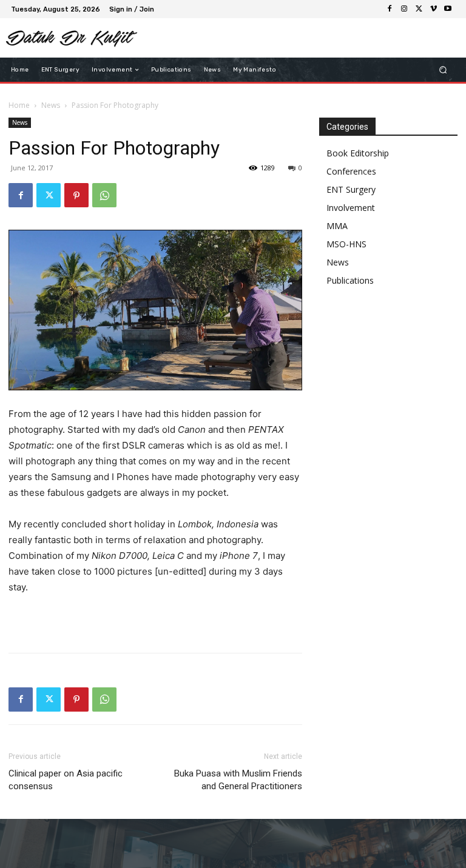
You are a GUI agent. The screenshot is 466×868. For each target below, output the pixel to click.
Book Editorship (357, 153)
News (50, 105)
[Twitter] (418, 9)
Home (19, 105)
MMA (337, 226)
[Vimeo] (433, 9)
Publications (350, 280)
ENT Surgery (351, 189)
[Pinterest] (76, 195)
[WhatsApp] (104, 195)
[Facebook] (389, 9)
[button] (443, 70)
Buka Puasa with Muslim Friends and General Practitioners (238, 780)
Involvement (350, 207)
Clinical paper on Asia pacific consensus (65, 780)
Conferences (351, 171)
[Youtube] (448, 9)
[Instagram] (404, 9)
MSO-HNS (346, 244)
